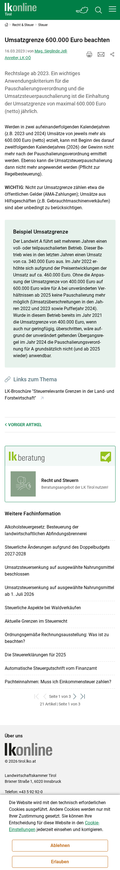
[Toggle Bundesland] (82, 9)
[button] (112, 9)
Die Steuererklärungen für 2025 (35, 654)
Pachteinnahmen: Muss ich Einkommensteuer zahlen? (58, 681)
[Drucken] (89, 54)
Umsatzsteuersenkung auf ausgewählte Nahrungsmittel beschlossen (59, 571)
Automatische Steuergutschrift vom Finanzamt (51, 668)
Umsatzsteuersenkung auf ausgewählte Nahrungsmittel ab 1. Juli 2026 (59, 591)
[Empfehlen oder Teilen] (112, 54)
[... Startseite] (21, 10)
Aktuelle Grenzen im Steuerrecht (36, 621)
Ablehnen (60, 845)
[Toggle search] (98, 9)
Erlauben (60, 861)
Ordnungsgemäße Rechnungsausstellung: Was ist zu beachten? (57, 638)
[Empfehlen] (101, 54)
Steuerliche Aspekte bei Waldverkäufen (43, 607)
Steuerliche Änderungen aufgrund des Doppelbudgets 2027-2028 (57, 550)
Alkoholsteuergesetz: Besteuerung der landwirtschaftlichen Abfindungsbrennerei (46, 530)
